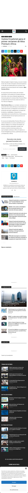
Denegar (14, 486)
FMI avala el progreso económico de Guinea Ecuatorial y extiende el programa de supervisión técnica (18, 237)
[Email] (15, 51)
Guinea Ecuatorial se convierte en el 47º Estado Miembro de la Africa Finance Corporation (17, 202)
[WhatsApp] (9, 51)
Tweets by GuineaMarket (7, 355)
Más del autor (17, 196)
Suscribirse (22, 149)
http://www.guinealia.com (14, 183)
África (6, 34)
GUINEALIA (5, 46)
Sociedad (6, 36)
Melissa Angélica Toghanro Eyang (8, 156)
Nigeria (7, 158)
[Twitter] (5, 51)
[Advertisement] (14, 15)
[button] (26, 468)
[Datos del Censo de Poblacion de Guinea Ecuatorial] (4, 406)
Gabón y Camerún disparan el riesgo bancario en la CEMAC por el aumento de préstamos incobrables (17, 324)
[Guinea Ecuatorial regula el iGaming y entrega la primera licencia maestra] (4, 231)
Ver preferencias (14, 489)
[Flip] (21, 51)
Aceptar (14, 482)
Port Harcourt (12, 158)
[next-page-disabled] (4, 347)
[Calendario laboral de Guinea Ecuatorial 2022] (4, 419)
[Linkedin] (12, 51)
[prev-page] (2, 242)
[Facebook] (2, 51)
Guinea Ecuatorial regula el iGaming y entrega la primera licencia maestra (16, 231)
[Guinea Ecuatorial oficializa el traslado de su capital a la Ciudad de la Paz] (14, 298)
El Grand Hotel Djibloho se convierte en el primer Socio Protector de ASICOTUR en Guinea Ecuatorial (17, 331)
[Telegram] (18, 51)
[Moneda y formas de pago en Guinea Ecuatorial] (4, 399)
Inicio (2, 34)
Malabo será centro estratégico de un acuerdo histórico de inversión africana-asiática (17, 208)
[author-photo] (14, 179)
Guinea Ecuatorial (14, 154)
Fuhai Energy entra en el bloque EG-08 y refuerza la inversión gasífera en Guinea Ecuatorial (17, 311)
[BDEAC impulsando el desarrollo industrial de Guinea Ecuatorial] (4, 369)
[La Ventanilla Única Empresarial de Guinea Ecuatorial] (4, 382)
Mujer (3, 158)
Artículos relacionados (7, 196)
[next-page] (4, 242)
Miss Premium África (19, 156)
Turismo (10, 36)
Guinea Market (5, 305)
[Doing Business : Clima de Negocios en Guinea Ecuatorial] (4, 388)
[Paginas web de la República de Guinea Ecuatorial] (4, 412)
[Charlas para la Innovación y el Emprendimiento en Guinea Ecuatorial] (4, 375)
